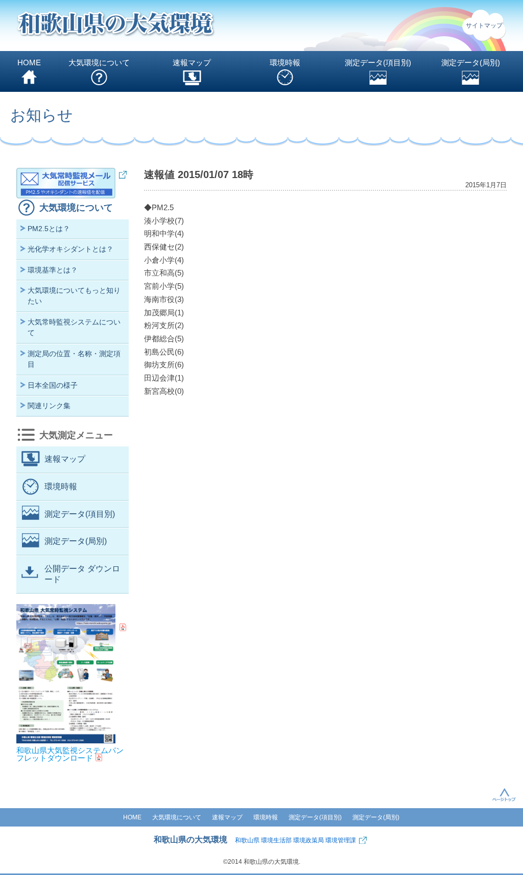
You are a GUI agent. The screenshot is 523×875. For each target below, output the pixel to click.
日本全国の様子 (53, 385)
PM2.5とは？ (49, 228)
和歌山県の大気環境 (190, 839)
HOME (29, 62)
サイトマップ (484, 25)
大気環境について (99, 62)
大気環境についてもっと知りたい (74, 295)
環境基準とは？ (53, 270)
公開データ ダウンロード (82, 574)
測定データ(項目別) (378, 62)
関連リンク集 (49, 406)
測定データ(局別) (470, 62)
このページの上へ (504, 794)
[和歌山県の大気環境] (116, 26)
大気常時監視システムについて (74, 327)
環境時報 (285, 62)
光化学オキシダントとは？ (70, 249)
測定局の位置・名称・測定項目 (74, 358)
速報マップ (192, 62)
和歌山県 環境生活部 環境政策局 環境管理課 (295, 840)
